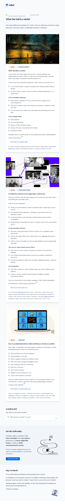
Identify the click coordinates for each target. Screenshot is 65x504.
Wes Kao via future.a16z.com (18, 291)
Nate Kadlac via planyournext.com (20, 394)
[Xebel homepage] (10, 5)
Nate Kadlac (20, 28)
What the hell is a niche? (58, 35)
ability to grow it (49, 300)
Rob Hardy (9, 25)
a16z (22, 200)
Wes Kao (38, 25)
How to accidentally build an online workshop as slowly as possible (58, 312)
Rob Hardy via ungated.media (19, 144)
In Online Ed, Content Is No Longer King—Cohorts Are (58, 160)
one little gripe (19, 296)
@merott (24, 497)
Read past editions (13, 469)
